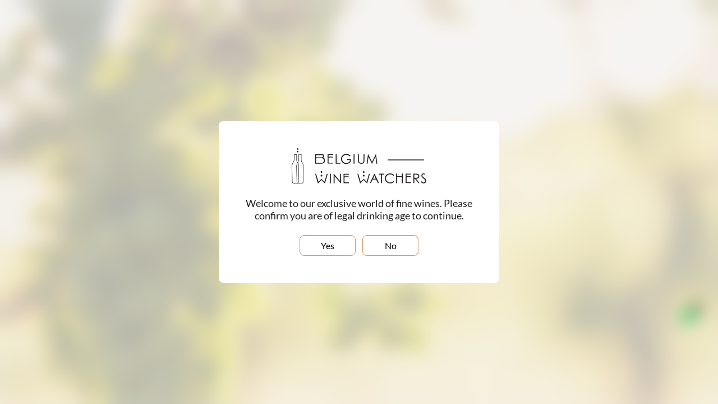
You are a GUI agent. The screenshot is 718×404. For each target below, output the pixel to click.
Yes (327, 245)
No (391, 245)
